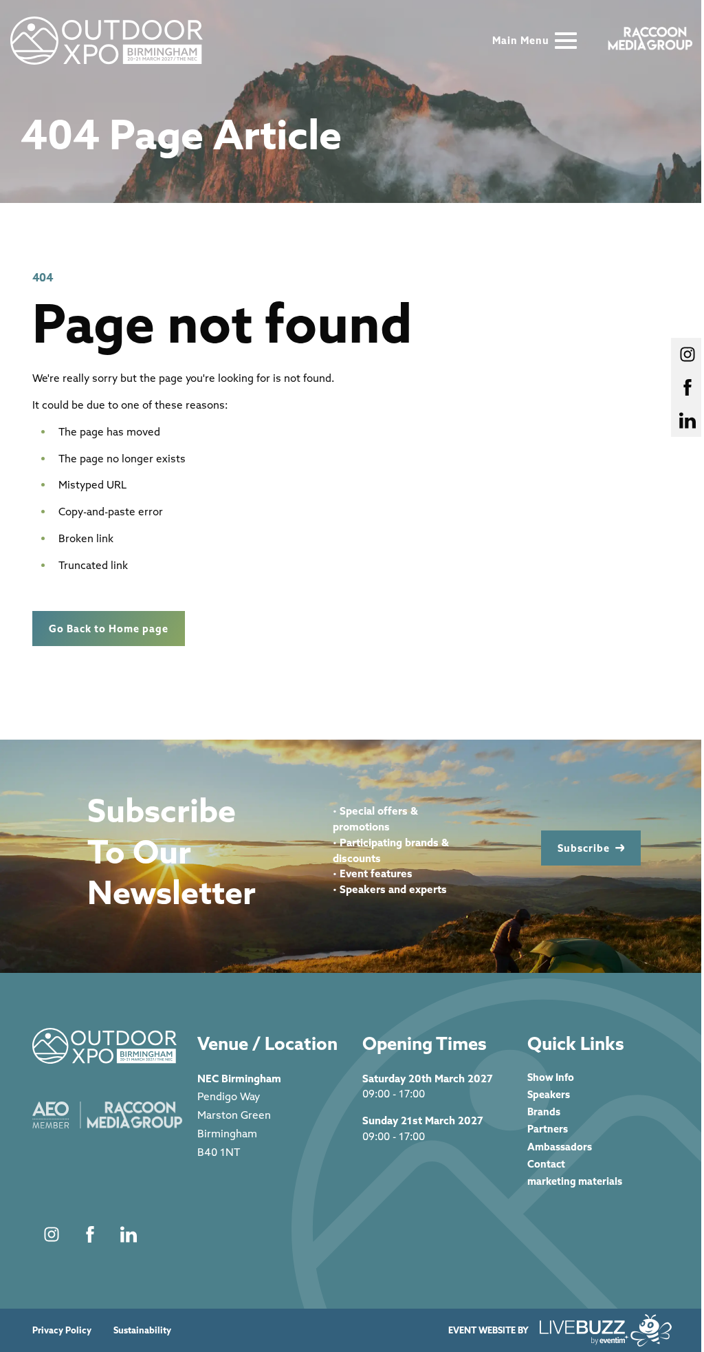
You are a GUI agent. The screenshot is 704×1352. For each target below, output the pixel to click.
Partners (547, 1129)
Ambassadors (559, 1146)
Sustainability (142, 1330)
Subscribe (584, 848)
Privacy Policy (61, 1330)
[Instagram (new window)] (51, 1234)
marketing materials (574, 1181)
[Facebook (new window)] (90, 1234)
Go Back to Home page (108, 628)
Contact (546, 1164)
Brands (543, 1111)
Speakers (548, 1094)
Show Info (550, 1077)
